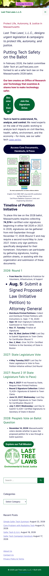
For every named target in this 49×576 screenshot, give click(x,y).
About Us (7, 551)
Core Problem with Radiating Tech (19, 525)
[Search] (40, 480)
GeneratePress (24, 572)
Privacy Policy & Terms (13, 559)
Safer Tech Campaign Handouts (18, 536)
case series (15, 139)
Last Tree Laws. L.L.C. (11, 12)
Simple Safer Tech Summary (16, 521)
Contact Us (8, 555)
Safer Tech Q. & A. (11, 532)
